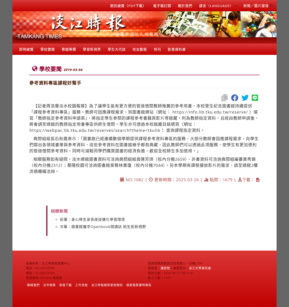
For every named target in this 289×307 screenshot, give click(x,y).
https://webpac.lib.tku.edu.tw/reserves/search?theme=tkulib (95, 130)
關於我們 (185, 5)
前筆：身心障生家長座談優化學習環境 (92, 219)
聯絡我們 (33, 285)
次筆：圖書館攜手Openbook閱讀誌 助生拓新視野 (103, 226)
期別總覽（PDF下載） (128, 5)
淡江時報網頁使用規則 (107, 285)
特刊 (157, 49)
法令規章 (49, 285)
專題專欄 (69, 49)
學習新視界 (92, 49)
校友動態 (140, 49)
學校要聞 (47, 49)
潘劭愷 (165, 268)
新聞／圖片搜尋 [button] (256, 5)
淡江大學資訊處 (200, 268)
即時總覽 (26, 49)
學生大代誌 (117, 49)
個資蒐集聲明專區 (138, 285)
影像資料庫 (177, 49)
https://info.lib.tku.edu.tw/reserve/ (210, 112)
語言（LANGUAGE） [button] (216, 5)
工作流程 (81, 285)
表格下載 (65, 285)
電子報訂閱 (162, 5)
